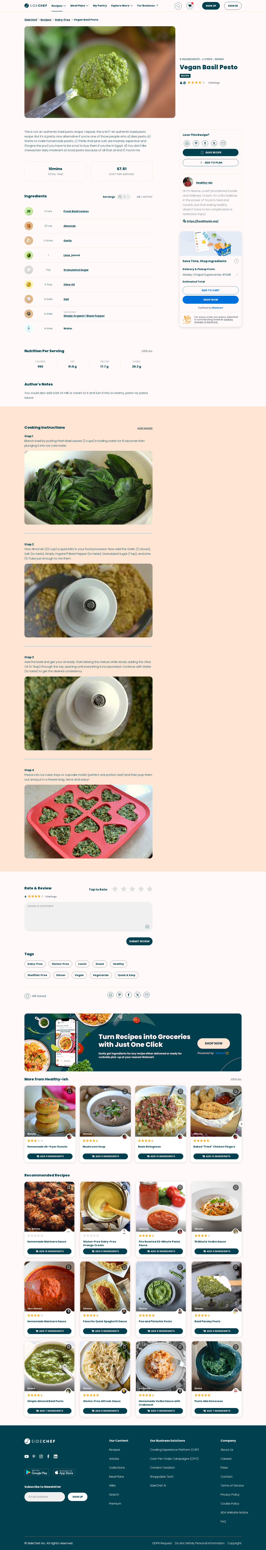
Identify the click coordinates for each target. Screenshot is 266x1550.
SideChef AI (158, 1485)
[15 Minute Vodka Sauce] (217, 1219)
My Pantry (100, 5)
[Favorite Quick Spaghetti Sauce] (105, 1299)
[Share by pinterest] (197, 143)
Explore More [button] (120, 5)
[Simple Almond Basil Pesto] (49, 1379)
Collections (117, 1468)
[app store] (64, 1472)
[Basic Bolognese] (160, 1124)
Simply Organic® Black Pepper (84, 316)
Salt (66, 299)
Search (114, 1494)
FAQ (223, 1521)
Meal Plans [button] (77, 5)
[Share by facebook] (206, 143)
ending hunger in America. (213, 321)
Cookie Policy (230, 1504)
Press (224, 1468)
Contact (227, 1477)
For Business (146, 5)
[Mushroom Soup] (105, 1124)
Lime (67, 255)
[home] (35, 5)
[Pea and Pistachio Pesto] (161, 1299)
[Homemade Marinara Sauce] (49, 1219)
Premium (115, 1504)
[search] (178, 6)
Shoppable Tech (162, 1477)
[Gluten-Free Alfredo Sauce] (105, 1379)
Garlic (68, 240)
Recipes (114, 1450)
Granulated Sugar (76, 270)
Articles (114, 1459)
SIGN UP (211, 6)
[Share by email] (224, 143)
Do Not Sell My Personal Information (200, 1543)
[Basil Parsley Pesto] (217, 1299)
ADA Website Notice (234, 1512)
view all (236, 1079)
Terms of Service (232, 1485)
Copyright (234, 1543)
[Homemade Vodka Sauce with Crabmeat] (161, 1379)
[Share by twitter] (215, 143)
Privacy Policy (230, 1494)
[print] (188, 143)
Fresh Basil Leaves (76, 211)
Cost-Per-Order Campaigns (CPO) (174, 1459)
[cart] (189, 5)
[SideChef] (39, 1443)
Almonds (70, 226)
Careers (226, 1459)
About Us (227, 1450)
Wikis (112, 1485)
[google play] (36, 1472)
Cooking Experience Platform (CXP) (174, 1450)
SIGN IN (233, 6)
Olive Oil (69, 284)
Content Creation (162, 1468)
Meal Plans (116, 1477)
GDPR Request (162, 1543)
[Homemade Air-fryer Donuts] (49, 1124)
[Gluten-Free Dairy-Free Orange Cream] (105, 1219)
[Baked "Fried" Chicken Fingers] (216, 1124)
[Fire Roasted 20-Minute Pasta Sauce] (161, 1219)
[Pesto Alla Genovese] (217, 1379)
